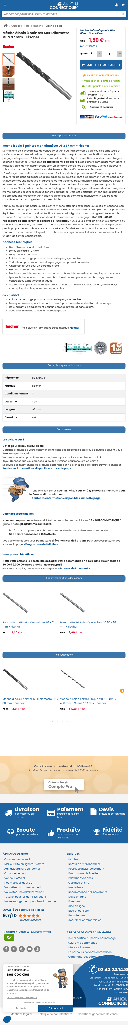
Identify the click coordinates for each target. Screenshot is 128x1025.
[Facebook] (6, 949)
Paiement (74, 901)
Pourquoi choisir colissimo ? (86, 869)
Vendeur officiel (14, 878)
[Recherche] (123, 14)
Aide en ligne (76, 906)
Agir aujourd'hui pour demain (22, 869)
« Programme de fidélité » (41, 544)
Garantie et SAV (78, 883)
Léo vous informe (79, 947)
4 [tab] (67, 721)
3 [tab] (62, 721)
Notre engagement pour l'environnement (31, 901)
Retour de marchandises (84, 864)
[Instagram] (37, 949)
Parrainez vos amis (80, 878)
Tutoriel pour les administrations (25, 897)
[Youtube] (30, 949)
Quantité (86, 53)
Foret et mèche (33, 26)
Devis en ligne (77, 897)
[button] (8, 47)
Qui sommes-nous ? (17, 859)
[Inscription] (9, 937)
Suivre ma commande (82, 943)
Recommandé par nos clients (87, 892)
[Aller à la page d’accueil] (5, 26)
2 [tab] (57, 721)
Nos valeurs (75, 887)
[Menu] (5, 5)
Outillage (16, 26)
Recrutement (77, 915)
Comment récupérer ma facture (90, 957)
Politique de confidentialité (55, 1014)
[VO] (101, 348)
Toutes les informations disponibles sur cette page (66, 498)
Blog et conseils (78, 911)
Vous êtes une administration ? (24, 892)
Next (122, 690)
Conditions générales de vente (98, 1014)
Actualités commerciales (84, 920)
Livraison (74, 859)
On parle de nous (15, 873)
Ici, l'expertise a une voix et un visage (92, 938)
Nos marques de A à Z (18, 883)
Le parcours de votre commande (90, 952)
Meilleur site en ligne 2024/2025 (25, 864)
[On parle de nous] (77, 348)
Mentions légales (21, 1014)
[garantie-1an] (116, 348)
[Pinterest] (22, 949)
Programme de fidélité (83, 873)
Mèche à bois (54, 26)
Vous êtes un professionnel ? (23, 887)
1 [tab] (52, 721)
